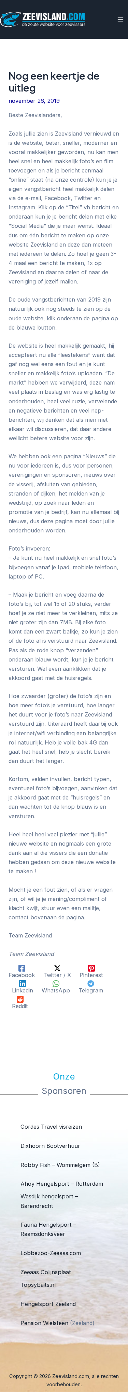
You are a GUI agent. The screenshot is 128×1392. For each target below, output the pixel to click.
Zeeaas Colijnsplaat (45, 1272)
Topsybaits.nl (38, 1284)
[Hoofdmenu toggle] (120, 19)
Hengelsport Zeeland (48, 1303)
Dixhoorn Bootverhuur (50, 1145)
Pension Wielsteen (44, 1323)
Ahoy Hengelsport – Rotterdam (61, 1183)
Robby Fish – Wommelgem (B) (60, 1164)
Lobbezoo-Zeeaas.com (50, 1253)
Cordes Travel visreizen (51, 1126)
